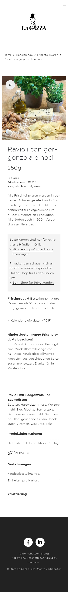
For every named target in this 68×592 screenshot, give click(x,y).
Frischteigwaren (47, 54)
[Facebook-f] (28, 542)
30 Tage (54, 443)
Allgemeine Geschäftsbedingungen (34, 557)
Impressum (34, 561)
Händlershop (24, 54)
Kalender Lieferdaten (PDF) (31, 320)
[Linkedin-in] (40, 542)
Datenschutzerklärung (34, 553)
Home (8, 54)
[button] (64, 6)
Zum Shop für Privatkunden (33, 282)
